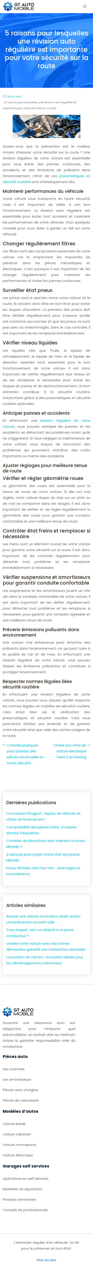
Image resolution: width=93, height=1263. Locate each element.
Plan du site (46, 1260)
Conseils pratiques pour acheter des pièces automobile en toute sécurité (25, 754)
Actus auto (14, 96)
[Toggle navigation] (85, 6)
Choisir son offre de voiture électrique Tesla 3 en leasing (69, 751)
